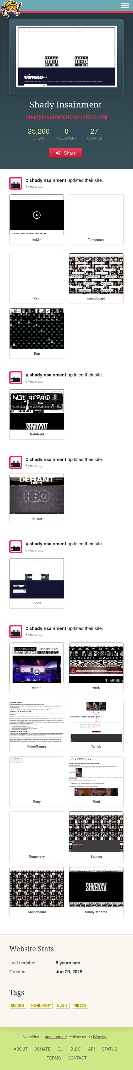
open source (56, 1036)
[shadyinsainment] (16, 183)
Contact (77, 1058)
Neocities (31, 1036)
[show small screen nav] (125, 5)
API (91, 1049)
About (21, 1049)
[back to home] (11, 8)
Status (109, 1049)
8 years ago (34, 186)
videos (80, 1005)
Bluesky (100, 1036)
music (62, 1005)
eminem (17, 1005)
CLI (61, 1049)
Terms (54, 1058)
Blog (76, 1049)
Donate (42, 1049)
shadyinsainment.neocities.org (66, 116)
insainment (40, 1005)
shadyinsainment (47, 180)
